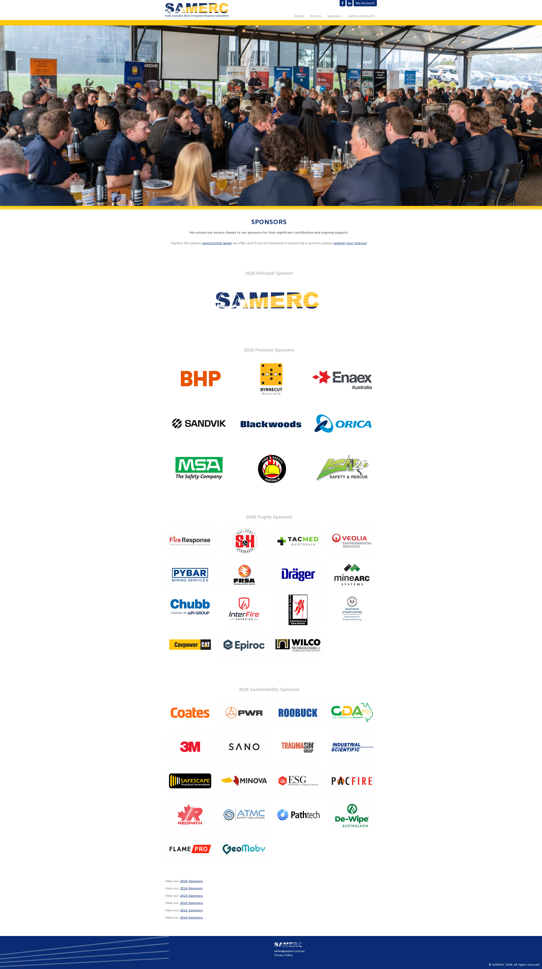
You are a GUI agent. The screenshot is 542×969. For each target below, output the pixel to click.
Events (315, 16)
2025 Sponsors (191, 881)
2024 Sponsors (191, 888)
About (299, 16)
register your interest (349, 243)
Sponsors (334, 16)
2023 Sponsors (191, 896)
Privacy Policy (283, 955)
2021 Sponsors (191, 910)
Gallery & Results (361, 16)
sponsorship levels (217, 243)
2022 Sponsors (191, 903)
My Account (365, 3)
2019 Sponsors (191, 918)
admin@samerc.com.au (289, 951)
